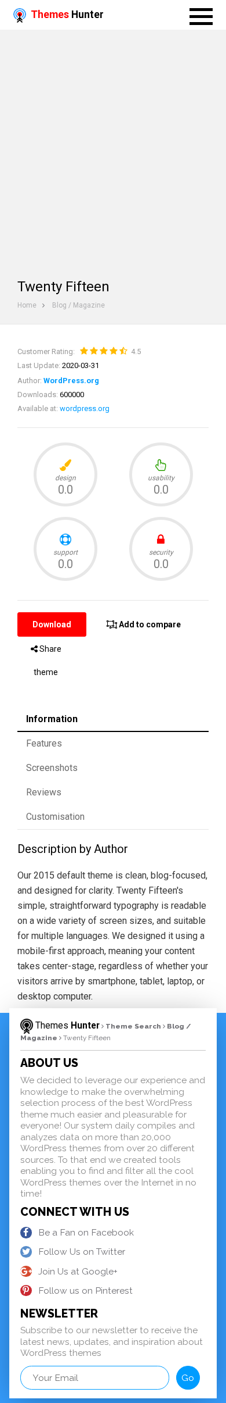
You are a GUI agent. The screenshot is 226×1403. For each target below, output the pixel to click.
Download (51, 624)
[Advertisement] (113, 148)
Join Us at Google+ (78, 1271)
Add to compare (149, 624)
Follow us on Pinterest (85, 1290)
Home (27, 305)
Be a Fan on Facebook (86, 1232)
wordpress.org (85, 408)
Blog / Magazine (78, 305)
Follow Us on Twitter (81, 1251)
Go (187, 1377)
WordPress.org (71, 380)
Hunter (67, 14)
